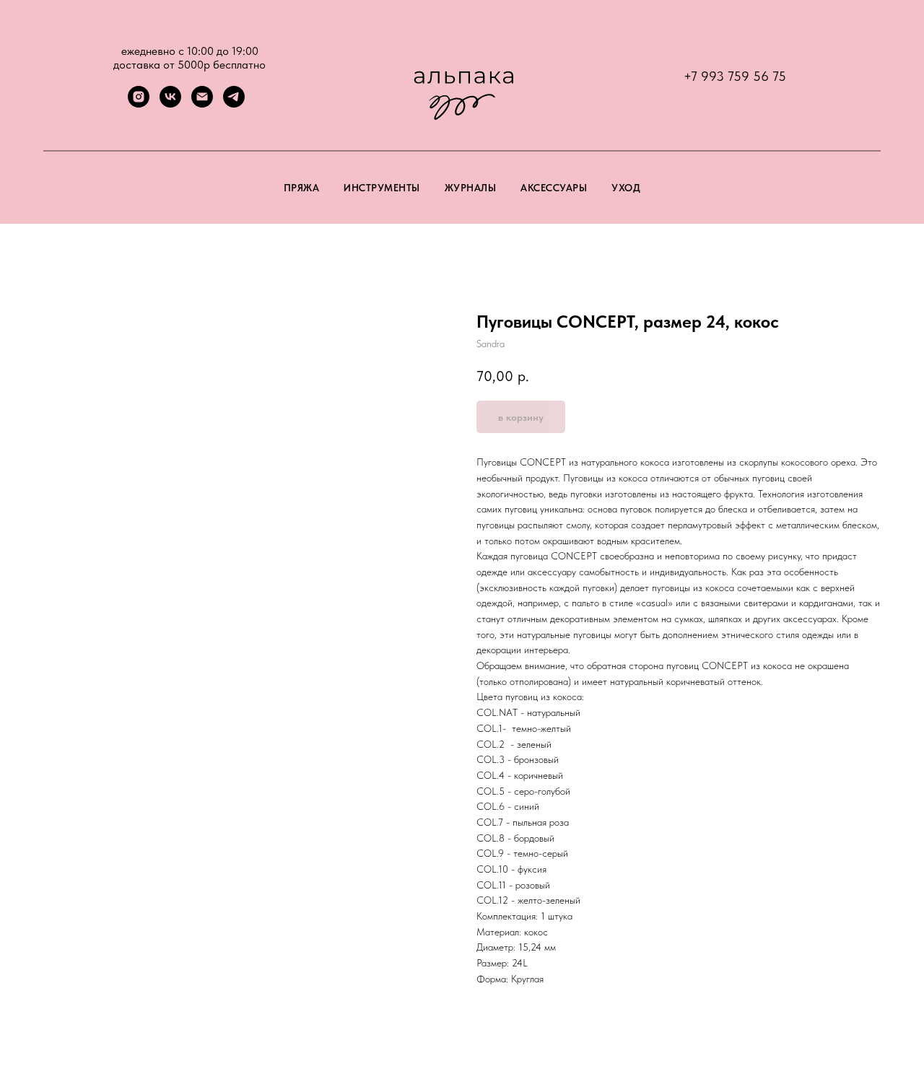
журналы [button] (471, 187)
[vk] (170, 103)
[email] (202, 103)
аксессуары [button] (553, 187)
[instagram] (138, 103)
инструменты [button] (382, 187)
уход (625, 187)
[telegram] (234, 103)
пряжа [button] (302, 187)
